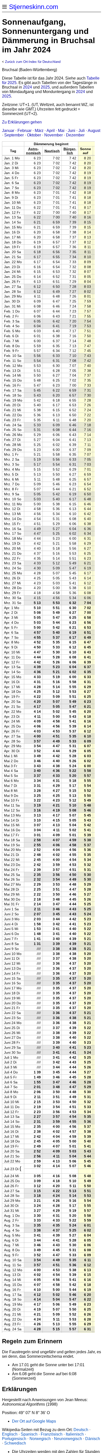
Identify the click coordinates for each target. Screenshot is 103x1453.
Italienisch (75, 1434)
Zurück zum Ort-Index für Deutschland (32, 62)
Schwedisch (15, 1443)
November (53, 135)
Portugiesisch (14, 1439)
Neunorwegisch (68, 1439)
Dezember (75, 135)
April (50, 130)
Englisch (10, 1434)
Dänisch (92, 1439)
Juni (71, 130)
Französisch (51, 1434)
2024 (27, 87)
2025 (45, 87)
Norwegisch (40, 1439)
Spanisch (29, 1434)
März (39, 130)
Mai (61, 130)
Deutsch (81, 1430)
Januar (8, 130)
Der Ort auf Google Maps (34, 1421)
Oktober (34, 135)
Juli (81, 130)
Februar (25, 130)
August (94, 130)
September (14, 135)
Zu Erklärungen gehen (22, 122)
